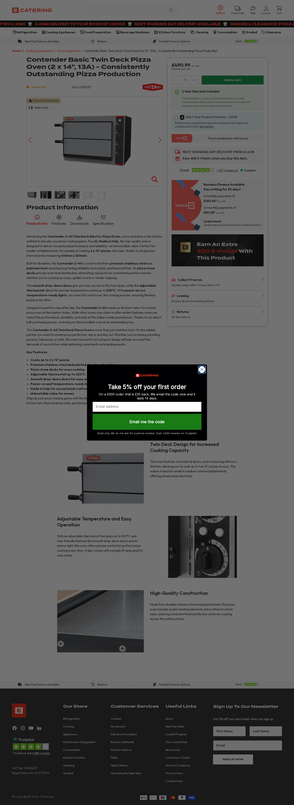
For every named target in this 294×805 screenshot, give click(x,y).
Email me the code (147, 421)
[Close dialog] (201, 369)
